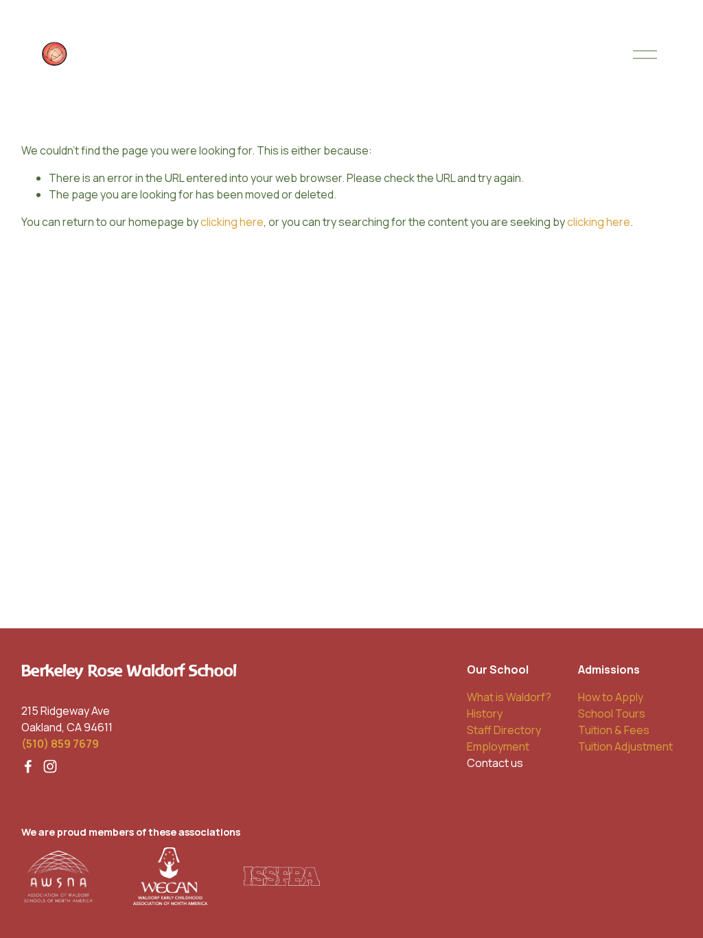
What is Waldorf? (509, 697)
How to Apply (610, 697)
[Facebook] (28, 766)
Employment (498, 746)
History (485, 713)
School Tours (611, 713)
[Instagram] (50, 766)
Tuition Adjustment (625, 746)
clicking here (232, 221)
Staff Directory (504, 729)
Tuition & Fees (613, 729)
